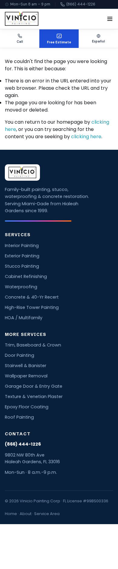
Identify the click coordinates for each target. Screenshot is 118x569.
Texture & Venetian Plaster (34, 396)
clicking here (86, 136)
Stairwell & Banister (25, 366)
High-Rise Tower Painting (32, 307)
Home (11, 514)
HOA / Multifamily (23, 318)
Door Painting (19, 355)
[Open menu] (110, 18)
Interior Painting (22, 246)
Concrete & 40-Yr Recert (32, 297)
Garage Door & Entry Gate (33, 386)
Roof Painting (19, 417)
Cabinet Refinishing (26, 276)
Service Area (47, 514)
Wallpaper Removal (26, 376)
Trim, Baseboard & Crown (33, 345)
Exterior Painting (22, 256)
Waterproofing (21, 287)
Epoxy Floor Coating (26, 407)
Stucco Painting (22, 266)
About (25, 514)
